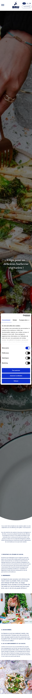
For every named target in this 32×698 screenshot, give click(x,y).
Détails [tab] (15, 320)
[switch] (27, 353)
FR (30, 3)
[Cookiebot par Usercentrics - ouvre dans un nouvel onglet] (23, 316)
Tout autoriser (16, 370)
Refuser (16, 381)
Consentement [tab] (6, 320)
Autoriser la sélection (16, 375)
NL (27, 3)
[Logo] (16, 5)
